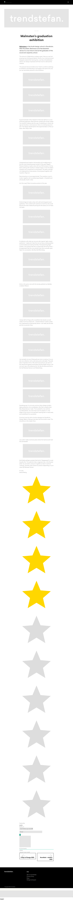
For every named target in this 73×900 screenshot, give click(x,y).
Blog (28, 878)
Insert (1, 899)
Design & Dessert (31, 880)
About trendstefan (31, 874)
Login (21, 825)
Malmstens (23, 46)
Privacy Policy (30, 876)
